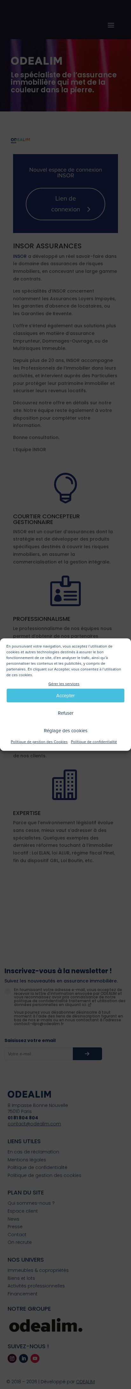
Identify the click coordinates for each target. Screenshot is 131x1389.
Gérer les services (63, 684)
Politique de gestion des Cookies (39, 742)
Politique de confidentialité (94, 742)
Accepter (65, 695)
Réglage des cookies (65, 730)
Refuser (65, 713)
